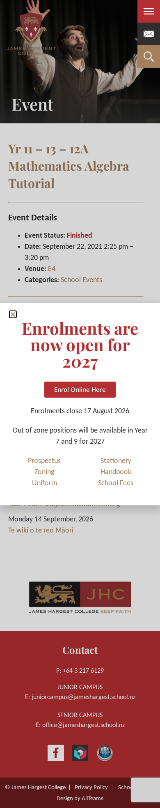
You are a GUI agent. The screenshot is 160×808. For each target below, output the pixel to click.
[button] (13, 314)
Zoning (44, 472)
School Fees (115, 483)
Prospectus (44, 461)
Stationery (116, 461)
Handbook (116, 472)
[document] (80, 404)
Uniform (44, 483)
